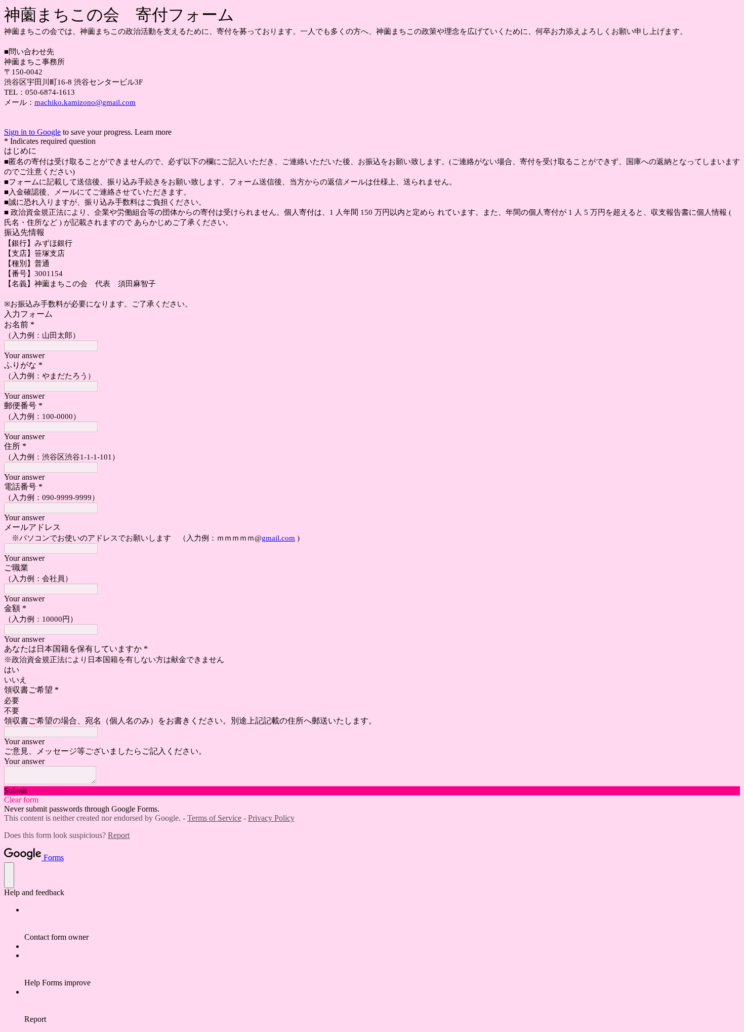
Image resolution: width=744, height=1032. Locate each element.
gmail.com (278, 538)
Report (119, 835)
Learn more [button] (153, 132)
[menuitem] (382, 923)
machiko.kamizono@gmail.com (85, 102)
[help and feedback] (9, 875)
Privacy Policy (271, 818)
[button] (372, 790)
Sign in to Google (32, 132)
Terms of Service (214, 818)
